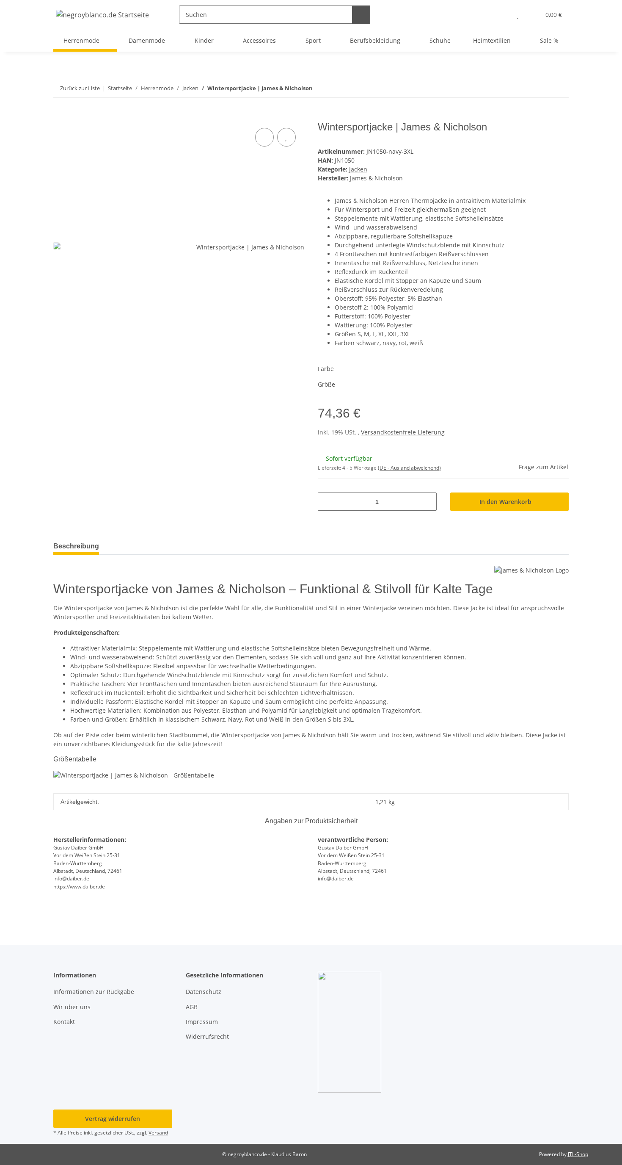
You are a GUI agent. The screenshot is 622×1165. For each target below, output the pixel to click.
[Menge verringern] (327, 501)
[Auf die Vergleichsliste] (264, 137)
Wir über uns (72, 1007)
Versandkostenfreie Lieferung (403, 432)
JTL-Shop (578, 1154)
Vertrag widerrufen (112, 1119)
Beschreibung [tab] (76, 546)
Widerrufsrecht (207, 1036)
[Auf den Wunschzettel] (286, 137)
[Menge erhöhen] (427, 501)
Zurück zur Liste (80, 88)
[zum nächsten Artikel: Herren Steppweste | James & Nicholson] (559, 88)
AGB (192, 1007)
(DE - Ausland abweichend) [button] (409, 467)
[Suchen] (361, 15)
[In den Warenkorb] (60, 116)
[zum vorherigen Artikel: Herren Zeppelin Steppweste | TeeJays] (541, 88)
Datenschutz (203, 992)
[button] (501, 14)
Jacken (358, 169)
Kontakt (64, 1022)
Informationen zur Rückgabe (93, 992)
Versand (158, 1132)
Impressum (202, 1022)
